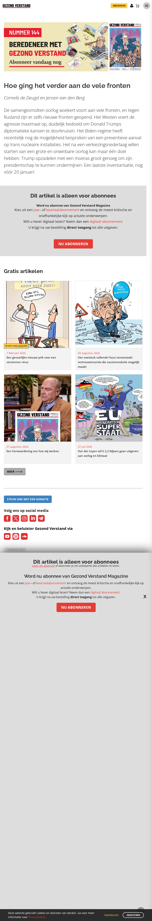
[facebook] (7, 518)
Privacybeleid (36, 917)
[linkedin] (32, 518)
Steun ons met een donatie (28, 499)
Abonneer (119, 5)
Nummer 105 (16, 549)
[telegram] (41, 518)
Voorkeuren (111, 915)
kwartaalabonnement (62, 210)
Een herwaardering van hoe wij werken (32, 451)
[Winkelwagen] (138, 6)
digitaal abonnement (106, 221)
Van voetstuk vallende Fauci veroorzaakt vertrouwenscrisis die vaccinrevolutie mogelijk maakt (108, 362)
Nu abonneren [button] (73, 243)
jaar (36, 210)
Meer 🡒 (14, 471)
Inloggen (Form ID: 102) (132, 6)
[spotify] (15, 536)
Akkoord (133, 915)
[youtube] (7, 536)
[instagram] (24, 518)
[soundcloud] (24, 536)
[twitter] (15, 518)
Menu (146, 6)
